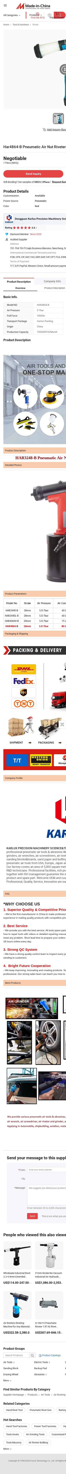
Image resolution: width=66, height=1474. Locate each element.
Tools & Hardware (21, 24)
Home (6, 24)
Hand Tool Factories (16, 1426)
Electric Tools (41, 1362)
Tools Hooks (12, 1434)
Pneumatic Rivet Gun (41, 1410)
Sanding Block (10, 1368)
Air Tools (7, 1362)
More (6, 1448)
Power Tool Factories (45, 1426)
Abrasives (39, 1374)
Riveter (35, 24)
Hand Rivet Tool (14, 1410)
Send (32, 1216)
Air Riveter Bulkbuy (38, 1442)
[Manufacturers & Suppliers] (33, 6)
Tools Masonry (13, 1442)
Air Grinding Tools (35, 1434)
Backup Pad (40, 1368)
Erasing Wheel (10, 1374)
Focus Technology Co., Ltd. (42, 1460)
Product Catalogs (51, 1355)
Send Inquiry (33, 173)
